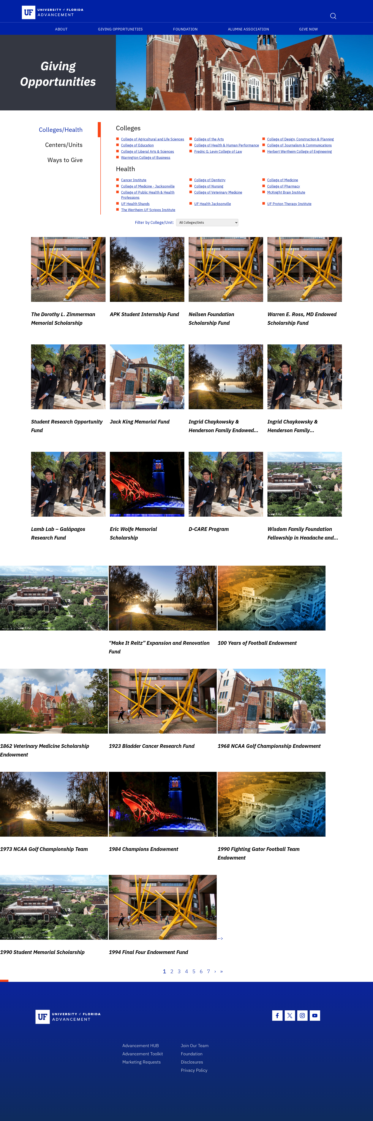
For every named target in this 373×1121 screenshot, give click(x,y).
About (61, 29)
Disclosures (192, 1062)
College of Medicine (282, 180)
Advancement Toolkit (142, 1054)
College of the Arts (209, 139)
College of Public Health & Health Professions (147, 195)
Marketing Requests (141, 1062)
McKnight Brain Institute (286, 192)
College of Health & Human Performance (226, 145)
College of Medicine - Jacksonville (148, 186)
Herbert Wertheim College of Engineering (299, 151)
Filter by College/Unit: (154, 222)
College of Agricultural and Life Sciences (152, 139)
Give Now (308, 29)
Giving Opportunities (120, 29)
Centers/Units (64, 145)
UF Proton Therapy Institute (289, 204)
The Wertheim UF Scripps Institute (148, 210)
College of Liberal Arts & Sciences (147, 151)
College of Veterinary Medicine (218, 192)
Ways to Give (65, 160)
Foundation (185, 29)
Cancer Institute (133, 180)
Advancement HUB (140, 1045)
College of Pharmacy (283, 186)
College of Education (137, 145)
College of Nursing (208, 186)
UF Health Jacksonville (212, 204)
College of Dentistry (210, 180)
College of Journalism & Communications (299, 145)
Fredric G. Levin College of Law (218, 151)
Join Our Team (195, 1045)
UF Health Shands (135, 204)
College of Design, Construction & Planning (300, 139)
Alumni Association (248, 29)
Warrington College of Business (145, 157)
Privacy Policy (194, 1070)
